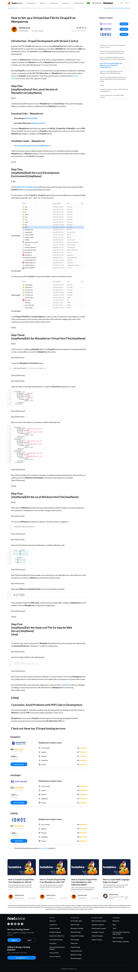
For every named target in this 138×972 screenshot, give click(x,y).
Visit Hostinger (19, 802)
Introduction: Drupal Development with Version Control (112, 46)
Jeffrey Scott (24, 28)
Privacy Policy (54, 953)
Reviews (42, 3)
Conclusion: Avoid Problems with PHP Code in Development (114, 90)
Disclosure (52, 943)
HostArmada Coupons (99, 928)
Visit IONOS (19, 841)
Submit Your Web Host (56, 936)
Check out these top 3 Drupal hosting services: (112, 96)
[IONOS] (18, 820)
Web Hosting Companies (121, 941)
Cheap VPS (74, 943)
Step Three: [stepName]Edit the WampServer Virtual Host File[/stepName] (111, 65)
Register (14, 940)
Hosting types (31, 3)
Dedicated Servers (76, 951)
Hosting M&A (20, 958)
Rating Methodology (110, 8)
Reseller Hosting (76, 954)
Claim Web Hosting (55, 939)
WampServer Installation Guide (26, 187)
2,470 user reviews (19, 790)
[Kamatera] (18, 743)
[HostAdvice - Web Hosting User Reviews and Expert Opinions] (15, 3)
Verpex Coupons (97, 939)
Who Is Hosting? (118, 938)
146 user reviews (19, 751)
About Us (52, 921)
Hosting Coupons (81, 3)
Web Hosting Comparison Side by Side (121, 933)
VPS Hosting (75, 939)
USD (127, 3)
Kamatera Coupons (98, 924)
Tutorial (64, 685)
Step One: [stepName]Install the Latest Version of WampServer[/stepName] (112, 52)
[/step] (102, 85)
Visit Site (124, 24)
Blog (114, 924)
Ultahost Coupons (97, 936)
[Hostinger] (18, 781)
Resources (65, 3)
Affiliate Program (55, 932)
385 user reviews (19, 828)
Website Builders (76, 958)
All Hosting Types (76, 921)
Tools (114, 928)
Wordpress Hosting (77, 928)
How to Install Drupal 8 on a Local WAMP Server (32, 146)
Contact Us (53, 924)
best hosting (44, 848)
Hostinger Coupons (98, 932)
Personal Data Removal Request (56, 948)
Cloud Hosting (75, 947)
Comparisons (53, 3)
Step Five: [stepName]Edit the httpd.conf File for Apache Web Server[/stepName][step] (113, 79)
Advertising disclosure (124, 8)
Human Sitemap (54, 928)
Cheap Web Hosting (77, 936)
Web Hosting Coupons (99, 921)
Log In (29, 940)
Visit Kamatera (19, 764)
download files (31, 118)
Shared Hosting (75, 932)
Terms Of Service (55, 956)
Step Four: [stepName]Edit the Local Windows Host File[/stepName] (111, 72)
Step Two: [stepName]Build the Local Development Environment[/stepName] (112, 58)
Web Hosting (75, 924)
